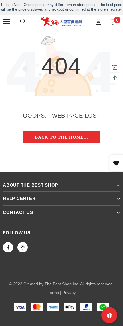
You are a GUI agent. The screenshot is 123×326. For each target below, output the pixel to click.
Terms (53, 292)
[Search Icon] (23, 22)
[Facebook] (8, 247)
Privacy (69, 292)
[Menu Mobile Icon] (6, 21)
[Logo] (61, 21)
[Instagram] (22, 247)
